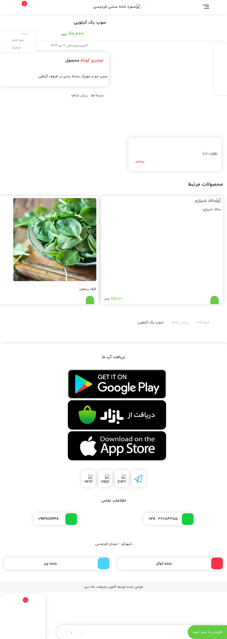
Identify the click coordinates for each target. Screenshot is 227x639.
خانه (219, 321)
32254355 (163, 519)
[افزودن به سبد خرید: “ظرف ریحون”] (90, 300)
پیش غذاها (79, 95)
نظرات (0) (210, 153)
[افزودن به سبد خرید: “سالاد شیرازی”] (214, 300)
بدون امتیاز (18, 40)
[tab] (174, 154)
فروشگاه (203, 322)
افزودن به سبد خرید (207, 632)
